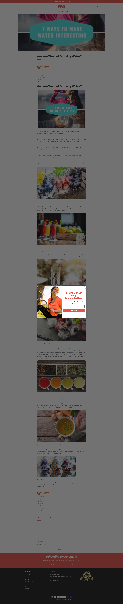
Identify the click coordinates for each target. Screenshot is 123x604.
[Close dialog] (85, 288)
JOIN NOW (74, 310)
